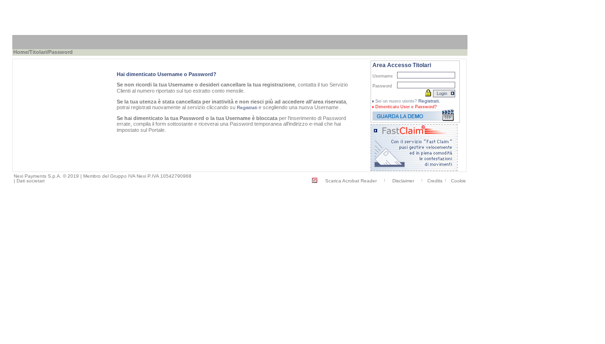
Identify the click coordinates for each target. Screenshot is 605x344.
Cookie (458, 180)
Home (20, 52)
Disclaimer (403, 180)
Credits (434, 180)
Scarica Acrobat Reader (351, 180)
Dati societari (30, 180)
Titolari (38, 52)
